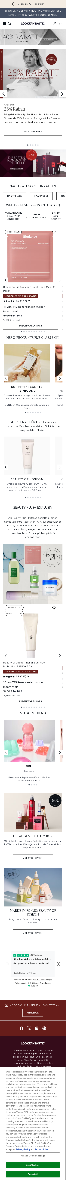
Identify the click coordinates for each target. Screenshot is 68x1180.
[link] (54, 23)
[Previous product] (5, 655)
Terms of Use (42, 1149)
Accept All (33, 1174)
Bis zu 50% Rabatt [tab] (56, 216)
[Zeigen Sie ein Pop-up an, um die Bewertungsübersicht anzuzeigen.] (29, 300)
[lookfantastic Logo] (33, 23)
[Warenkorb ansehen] (60, 23)
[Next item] (59, 280)
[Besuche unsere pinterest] (44, 1028)
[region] (33, 1123)
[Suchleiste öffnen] (9, 23)
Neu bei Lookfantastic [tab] (36, 216)
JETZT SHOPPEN (32, 131)
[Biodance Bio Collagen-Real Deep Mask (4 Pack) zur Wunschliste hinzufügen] (54, 232)
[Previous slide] (3, 93)
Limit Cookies (33, 1165)
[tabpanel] (32, 280)
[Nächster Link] (59, 378)
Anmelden (33, 1012)
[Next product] (59, 655)
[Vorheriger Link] (5, 378)
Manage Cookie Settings (33, 1156)
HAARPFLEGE (41, 196)
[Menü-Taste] (3, 23)
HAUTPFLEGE (14, 196)
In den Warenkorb (30, 325)
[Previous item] (5, 280)
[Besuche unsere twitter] (29, 1028)
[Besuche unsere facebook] (21, 1028)
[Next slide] (62, 93)
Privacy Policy (23, 1149)
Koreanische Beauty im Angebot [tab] (13, 216)
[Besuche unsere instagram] (36, 1028)
